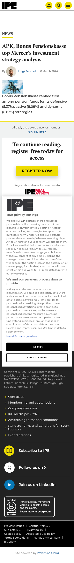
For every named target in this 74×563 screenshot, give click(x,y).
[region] (37, 281)
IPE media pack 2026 (23, 414)
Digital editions (19, 435)
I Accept (37, 346)
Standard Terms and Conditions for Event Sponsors (38, 427)
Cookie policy (12, 533)
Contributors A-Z (40, 525)
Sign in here (37, 132)
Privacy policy (34, 529)
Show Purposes (37, 357)
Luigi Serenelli (27, 71)
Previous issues (14, 525)
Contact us (16, 397)
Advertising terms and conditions (33, 420)
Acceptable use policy (40, 533)
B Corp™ (10, 541)
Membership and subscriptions (31, 402)
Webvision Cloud (48, 553)
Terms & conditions (16, 537)
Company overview (22, 408)
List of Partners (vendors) (21, 335)
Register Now (37, 171)
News (7, 34)
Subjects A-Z (12, 529)
